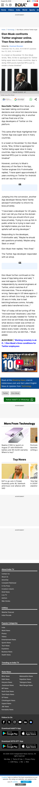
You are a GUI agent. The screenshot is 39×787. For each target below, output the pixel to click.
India (18, 10)
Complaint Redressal (9, 583)
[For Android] (10, 746)
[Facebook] (4, 722)
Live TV (4, 595)
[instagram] (14, 722)
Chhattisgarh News (8, 700)
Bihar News (6, 676)
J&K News (5, 706)
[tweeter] (9, 722)
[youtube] (20, 722)
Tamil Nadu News (8, 694)
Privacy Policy (30, 759)
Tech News (6, 646)
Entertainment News (9, 639)
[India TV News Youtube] (37, 1)
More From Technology (19, 423)
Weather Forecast (8, 612)
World (24, 10)
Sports (32, 10)
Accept (26, 782)
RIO (22, 762)
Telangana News (25, 682)
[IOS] (28, 1)
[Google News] (7, 99)
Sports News (6, 643)
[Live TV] (36, 4)
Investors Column (8, 589)
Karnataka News (7, 709)
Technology (11, 29)
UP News (5, 697)
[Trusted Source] (19, 99)
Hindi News (6, 592)
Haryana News (7, 682)
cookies (15, 782)
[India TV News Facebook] (33, 1)
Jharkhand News (8, 685)
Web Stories (6, 601)
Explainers (5, 649)
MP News (5, 688)
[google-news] (31, 722)
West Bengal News (26, 685)
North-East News (8, 691)
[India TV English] (21, 5)
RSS (27, 762)
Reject (20, 784)
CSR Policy (14, 762)
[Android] (30, 1)
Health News (6, 655)
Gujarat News (6, 703)
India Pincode (6, 615)
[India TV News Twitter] (35, 1)
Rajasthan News (25, 679)
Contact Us (6, 574)
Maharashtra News (26, 676)
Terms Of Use (17, 759)
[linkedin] (25, 722)
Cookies (4, 777)
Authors (4, 598)
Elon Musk (15, 393)
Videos (11, 10)
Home (3, 10)
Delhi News (6, 679)
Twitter (5, 393)
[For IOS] (28, 746)
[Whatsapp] (31, 99)
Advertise (5, 580)
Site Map (7, 759)
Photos (4, 633)
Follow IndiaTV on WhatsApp (17, 400)
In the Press (6, 586)
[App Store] (28, 733)
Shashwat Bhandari (16, 46)
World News (6, 630)
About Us (5, 577)
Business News (7, 652)
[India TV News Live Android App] (10, 733)
